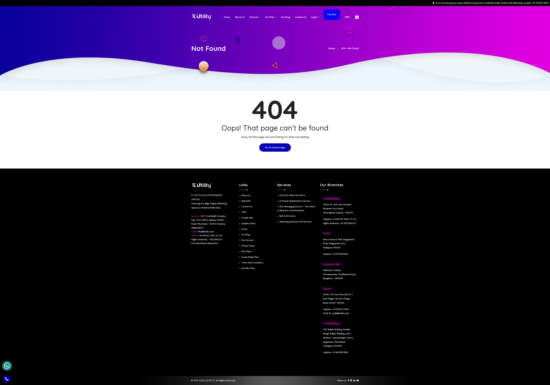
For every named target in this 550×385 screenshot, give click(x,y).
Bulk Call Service (287, 216)
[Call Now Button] (7, 379)
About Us (240, 17)
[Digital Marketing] (202, 16)
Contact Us (300, 17)
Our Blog (285, 17)
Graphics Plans (248, 223)
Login (314, 17)
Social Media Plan (250, 257)
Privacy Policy (248, 245)
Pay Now (331, 14)
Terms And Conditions (252, 262)
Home (227, 17)
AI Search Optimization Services (295, 201)
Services (254, 17)
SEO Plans (246, 251)
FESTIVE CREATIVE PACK (292, 195)
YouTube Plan (248, 268)
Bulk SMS (246, 201)
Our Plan (269, 17)
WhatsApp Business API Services (295, 221)
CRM (347, 17)
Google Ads (247, 217)
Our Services (247, 240)
